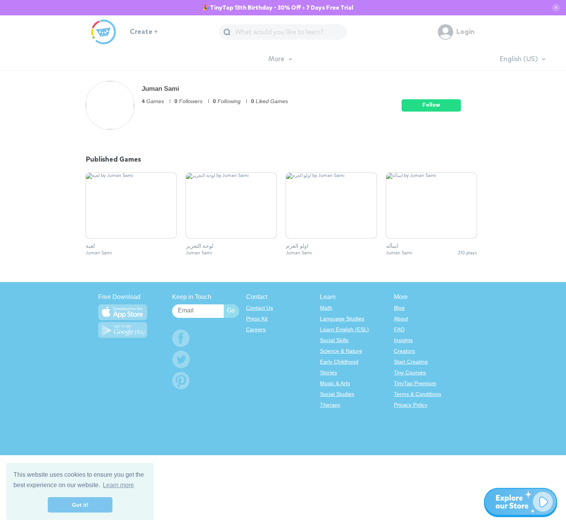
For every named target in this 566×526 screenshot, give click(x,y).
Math (326, 308)
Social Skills (334, 340)
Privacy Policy (410, 405)
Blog (399, 308)
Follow (431, 105)
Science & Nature (341, 351)
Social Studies (337, 394)
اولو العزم (297, 246)
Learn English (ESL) (344, 329)
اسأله (392, 246)
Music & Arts (335, 383)
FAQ (399, 329)
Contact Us (259, 308)
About (401, 319)
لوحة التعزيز (199, 246)
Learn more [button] (118, 485)
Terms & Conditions (417, 394)
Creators (404, 351)
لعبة (90, 246)
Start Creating (411, 362)
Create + (144, 31)
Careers (256, 329)
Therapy (330, 405)
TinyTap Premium (415, 383)
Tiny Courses (410, 372)
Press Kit (257, 319)
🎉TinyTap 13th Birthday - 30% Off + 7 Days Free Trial (277, 8)
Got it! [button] (80, 505)
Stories (328, 372)
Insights (403, 340)
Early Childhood (339, 362)
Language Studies (342, 319)
